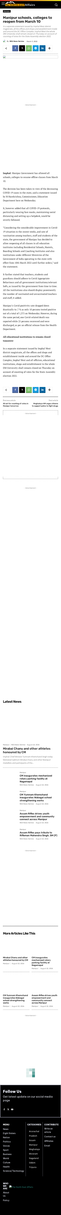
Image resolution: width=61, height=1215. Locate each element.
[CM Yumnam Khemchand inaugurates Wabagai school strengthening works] (10, 798)
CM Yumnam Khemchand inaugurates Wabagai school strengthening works (36, 797)
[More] (49, 48)
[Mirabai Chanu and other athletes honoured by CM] (30, 723)
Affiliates (48, 1141)
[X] (22, 48)
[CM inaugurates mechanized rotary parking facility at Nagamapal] (10, 779)
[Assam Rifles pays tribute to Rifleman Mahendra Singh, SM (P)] (10, 836)
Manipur (7, 11)
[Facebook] (15, 48)
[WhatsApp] (29, 48)
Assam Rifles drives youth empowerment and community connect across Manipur (37, 816)
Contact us (50, 1136)
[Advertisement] (30, 137)
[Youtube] (12, 1109)
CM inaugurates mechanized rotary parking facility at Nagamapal (36, 778)
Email (47, 1145)
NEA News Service (17, 41)
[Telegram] (36, 48)
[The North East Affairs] (20, 3)
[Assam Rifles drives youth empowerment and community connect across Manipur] (10, 817)
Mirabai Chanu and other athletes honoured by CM (15, 958)
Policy (6, 1200)
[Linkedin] (42, 48)
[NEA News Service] (5, 41)
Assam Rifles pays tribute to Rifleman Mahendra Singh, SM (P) (38, 834)
